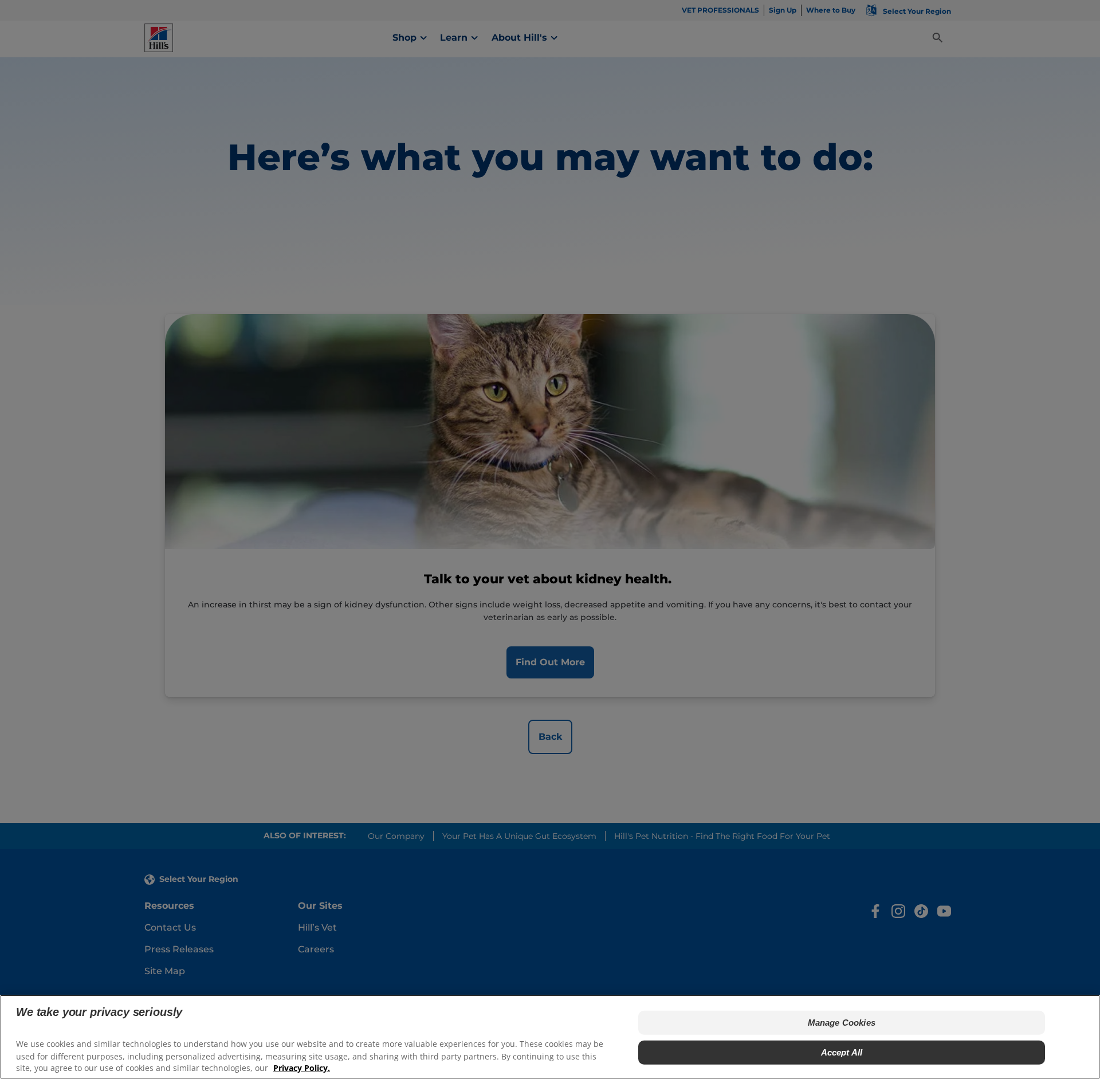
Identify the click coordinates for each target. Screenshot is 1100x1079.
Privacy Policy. (301, 1067)
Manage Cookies (841, 1022)
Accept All (842, 1052)
